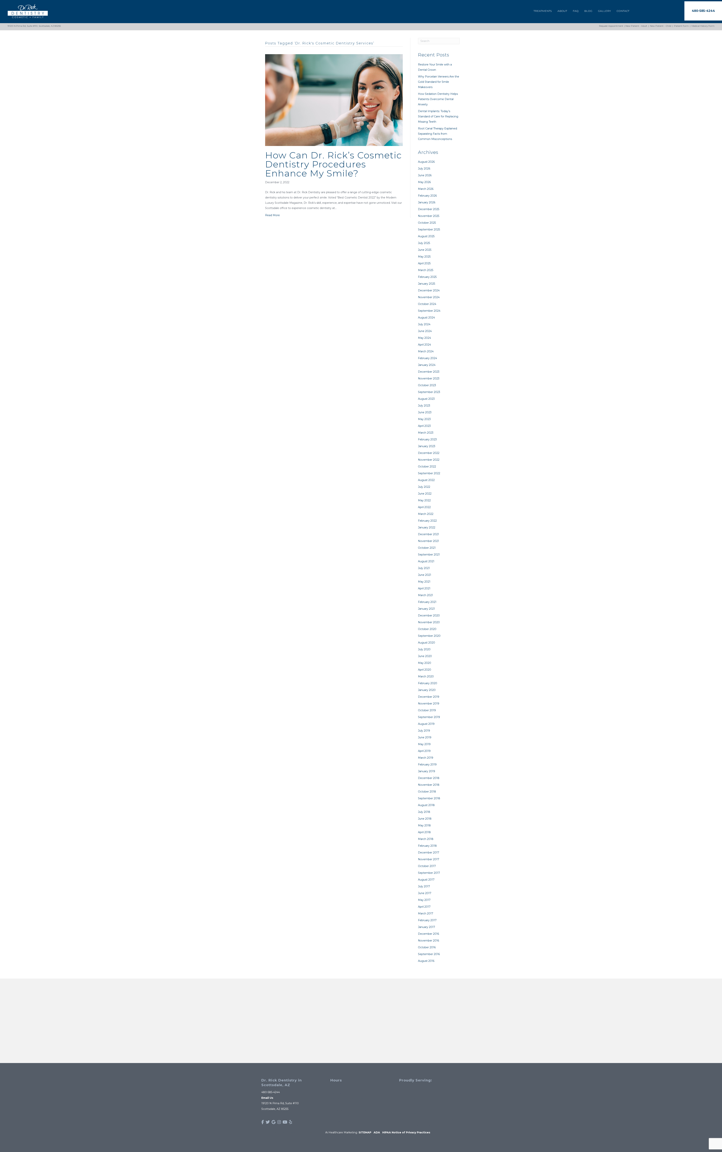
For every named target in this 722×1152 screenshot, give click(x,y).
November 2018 (428, 784)
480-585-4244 (270, 1092)
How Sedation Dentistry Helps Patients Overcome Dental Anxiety (438, 99)
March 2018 (425, 839)
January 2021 (426, 608)
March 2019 (425, 757)
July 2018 (424, 812)
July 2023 (424, 405)
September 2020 (429, 636)
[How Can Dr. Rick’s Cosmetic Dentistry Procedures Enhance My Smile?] (334, 100)
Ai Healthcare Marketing (341, 1132)
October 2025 (427, 222)
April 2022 (424, 507)
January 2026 (426, 202)
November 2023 (428, 378)
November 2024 (429, 297)
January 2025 (426, 283)
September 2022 (429, 473)
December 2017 (428, 852)
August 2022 (426, 480)
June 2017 (424, 893)
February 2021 (427, 602)
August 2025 (426, 236)
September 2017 (429, 873)
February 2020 (427, 683)
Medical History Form (703, 25)
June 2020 (425, 656)
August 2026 (426, 161)
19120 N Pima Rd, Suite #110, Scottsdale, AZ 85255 (34, 25)
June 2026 (425, 175)
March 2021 (425, 595)
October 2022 (427, 466)
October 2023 (427, 385)
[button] (703, 11)
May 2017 (424, 900)
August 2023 (426, 398)
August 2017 (426, 879)
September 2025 (429, 229)
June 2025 (424, 250)
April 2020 (424, 669)
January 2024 (426, 365)
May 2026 (424, 182)
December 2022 (428, 453)
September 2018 (429, 798)
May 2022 (424, 500)
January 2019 (426, 771)
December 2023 (428, 371)
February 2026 (427, 195)
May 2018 (424, 825)
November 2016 (428, 940)
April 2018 (424, 832)
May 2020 (424, 663)
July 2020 (424, 649)
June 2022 (425, 493)
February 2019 (427, 764)
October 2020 (427, 629)
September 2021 (429, 554)
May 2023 (424, 419)
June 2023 (425, 412)
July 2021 (424, 568)
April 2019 (424, 751)
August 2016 (426, 961)
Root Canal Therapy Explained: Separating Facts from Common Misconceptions (437, 134)
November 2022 (428, 459)
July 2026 (424, 168)
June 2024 (425, 331)
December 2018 (428, 778)
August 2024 (426, 317)
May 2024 (424, 338)
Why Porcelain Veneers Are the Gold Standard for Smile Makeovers (438, 82)
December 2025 (428, 209)
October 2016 (427, 947)
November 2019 (428, 703)
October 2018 (427, 791)
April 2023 (424, 426)
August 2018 (426, 805)
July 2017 (424, 886)
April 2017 (424, 906)
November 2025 (428, 216)
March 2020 (426, 676)
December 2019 (428, 696)
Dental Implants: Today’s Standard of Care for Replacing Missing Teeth (438, 116)
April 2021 (424, 588)
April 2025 (424, 263)
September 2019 (429, 717)
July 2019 (424, 730)
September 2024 (429, 310)
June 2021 (424, 575)
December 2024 (429, 290)
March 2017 (425, 913)
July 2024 (424, 324)
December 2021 (428, 534)
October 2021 (427, 547)
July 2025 (424, 243)
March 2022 (425, 514)
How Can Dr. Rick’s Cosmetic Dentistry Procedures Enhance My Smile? (333, 164)
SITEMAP (365, 1132)
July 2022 (424, 487)
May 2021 (424, 581)
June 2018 (425, 818)
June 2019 (424, 737)
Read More (272, 215)
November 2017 (428, 859)
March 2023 (425, 432)
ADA (377, 1132)
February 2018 (427, 845)
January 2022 (426, 527)
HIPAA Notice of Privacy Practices (406, 1132)
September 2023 (429, 392)
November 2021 (428, 541)
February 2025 (427, 277)
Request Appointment (611, 25)
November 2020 (429, 622)
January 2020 (427, 690)
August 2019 (426, 724)
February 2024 (427, 358)
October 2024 (427, 304)
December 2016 (428, 933)
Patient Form (681, 25)
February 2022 (427, 520)
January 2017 (426, 927)
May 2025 (424, 256)
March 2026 (425, 189)
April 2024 (424, 344)
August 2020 (426, 642)
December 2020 (429, 615)
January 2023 (426, 446)
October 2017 (427, 866)
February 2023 (427, 439)
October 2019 (427, 710)
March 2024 (426, 351)
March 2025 (425, 270)
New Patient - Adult (636, 25)
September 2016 (429, 954)
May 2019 (424, 744)
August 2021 (426, 561)
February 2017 (427, 920)
